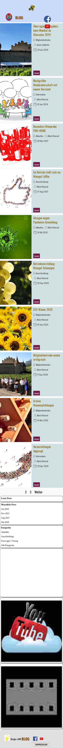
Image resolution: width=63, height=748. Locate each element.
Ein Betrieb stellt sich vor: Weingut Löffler (47, 174)
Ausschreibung (42, 181)
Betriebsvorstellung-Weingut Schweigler (44, 266)
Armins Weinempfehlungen (43, 403)
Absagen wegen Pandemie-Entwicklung (45, 220)
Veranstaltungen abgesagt (42, 449)
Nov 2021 (5, 513)
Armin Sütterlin (43, 44)
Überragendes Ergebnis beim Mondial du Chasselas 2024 (45, 30)
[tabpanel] (16, 738)
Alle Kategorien (7, 545)
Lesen (36, 72)
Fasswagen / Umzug (9, 541)
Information (41, 94)
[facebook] (47, 19)
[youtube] (47, 26)
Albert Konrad (42, 99)
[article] (31, 49)
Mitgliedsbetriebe (43, 39)
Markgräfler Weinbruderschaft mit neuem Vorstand (45, 85)
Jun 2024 (5, 509)
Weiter (38, 492)
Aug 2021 (5, 518)
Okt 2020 (5, 522)
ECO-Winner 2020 (42, 309)
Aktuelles (39, 135)
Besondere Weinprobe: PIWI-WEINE (45, 128)
